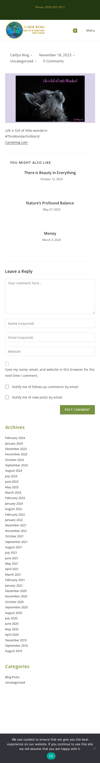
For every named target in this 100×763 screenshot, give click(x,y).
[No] (94, 748)
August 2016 (13, 651)
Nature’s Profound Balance (50, 203)
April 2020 (12, 634)
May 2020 (11, 629)
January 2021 (14, 585)
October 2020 (14, 602)
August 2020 (13, 613)
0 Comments (53, 61)
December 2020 (16, 591)
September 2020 (16, 607)
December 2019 (16, 640)
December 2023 (16, 449)
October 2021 (14, 536)
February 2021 (15, 580)
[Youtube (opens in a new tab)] (61, 12)
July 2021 (11, 552)
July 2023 (11, 476)
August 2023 (13, 470)
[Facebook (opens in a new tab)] (45, 12)
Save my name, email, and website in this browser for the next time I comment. (49, 372)
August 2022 (13, 509)
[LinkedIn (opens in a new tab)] (56, 12)
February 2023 (15, 498)
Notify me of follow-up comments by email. (45, 387)
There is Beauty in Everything (50, 172)
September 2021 (16, 542)
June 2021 (11, 558)
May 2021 (11, 563)
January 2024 (14, 443)
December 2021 (16, 525)
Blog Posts (12, 677)
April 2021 (12, 569)
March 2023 (13, 492)
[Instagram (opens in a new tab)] (50, 12)
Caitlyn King (19, 55)
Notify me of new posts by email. (37, 397)
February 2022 (15, 514)
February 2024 (15, 438)
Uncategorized (21, 61)
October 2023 (14, 460)
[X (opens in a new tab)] (40, 12)
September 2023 (16, 465)
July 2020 (11, 618)
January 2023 (14, 503)
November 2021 (16, 531)
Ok (51, 756)
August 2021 (13, 547)
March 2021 (13, 574)
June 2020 (11, 623)
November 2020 (16, 596)
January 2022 (14, 520)
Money (50, 233)
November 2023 (16, 454)
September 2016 (16, 645)
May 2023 (11, 487)
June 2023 (11, 481)
